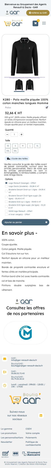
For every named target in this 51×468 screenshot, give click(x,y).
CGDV (29, 428)
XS (8, 146)
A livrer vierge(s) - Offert (19, 214)
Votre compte (33, 433)
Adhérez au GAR (39, 12)
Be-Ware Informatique (36, 464)
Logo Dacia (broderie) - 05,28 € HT (24, 186)
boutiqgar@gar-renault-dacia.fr (27, 365)
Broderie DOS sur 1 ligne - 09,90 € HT (25, 202)
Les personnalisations (12, 437)
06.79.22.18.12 (17, 379)
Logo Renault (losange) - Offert (22, 183)
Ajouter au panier (13, 222)
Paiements (31, 437)
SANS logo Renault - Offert (20, 211)
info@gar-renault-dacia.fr (24, 360)
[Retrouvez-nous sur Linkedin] (41, 415)
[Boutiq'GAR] (13, 22)
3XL (15, 151)
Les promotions (9, 433)
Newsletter (6, 442)
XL (37, 146)
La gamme (6, 428)
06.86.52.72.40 (18, 373)
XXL (8, 151)
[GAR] (12, 13)
